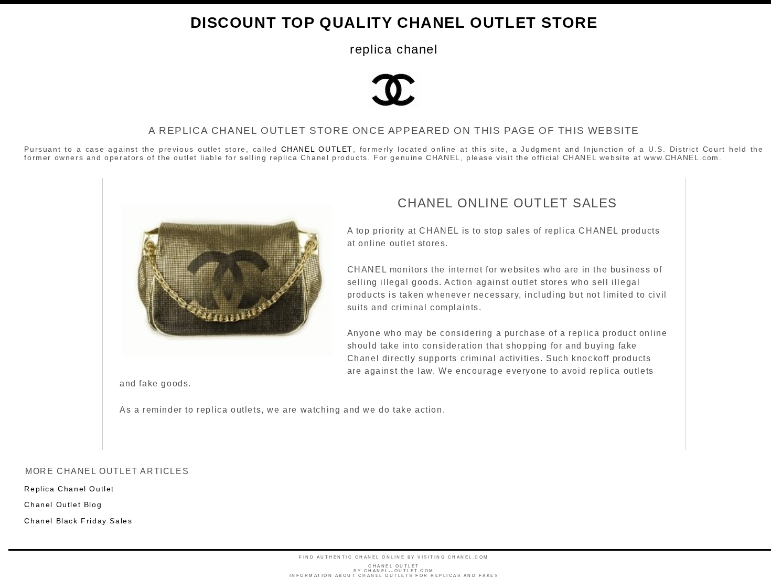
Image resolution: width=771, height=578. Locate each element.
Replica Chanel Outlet (69, 489)
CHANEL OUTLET (317, 149)
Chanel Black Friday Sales (78, 521)
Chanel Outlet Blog (63, 504)
